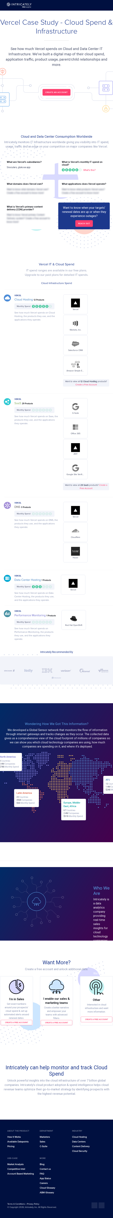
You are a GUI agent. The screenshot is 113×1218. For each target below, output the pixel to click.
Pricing (10, 1146)
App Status (45, 1178)
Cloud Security (79, 1151)
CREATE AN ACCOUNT (56, 92)
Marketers (45, 1137)
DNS (17, 507)
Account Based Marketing (20, 1174)
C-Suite (43, 1146)
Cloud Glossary (47, 1188)
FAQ (42, 1174)
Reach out (84, 223)
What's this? (89, 170)
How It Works (14, 1137)
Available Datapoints (18, 1141)
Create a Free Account (86, 385)
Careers (44, 1183)
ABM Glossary (47, 1192)
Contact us (45, 1169)
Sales (42, 1141)
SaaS (18, 403)
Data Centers (78, 1141)
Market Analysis (15, 1164)
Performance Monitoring (30, 615)
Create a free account (16, 1022)
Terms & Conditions (16, 1204)
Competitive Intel (16, 1169)
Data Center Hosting (28, 579)
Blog (42, 1164)
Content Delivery (81, 1146)
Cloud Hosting (24, 299)
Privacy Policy (33, 1204)
